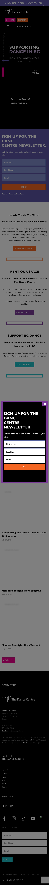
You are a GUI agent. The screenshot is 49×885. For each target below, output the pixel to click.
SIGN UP (24, 467)
